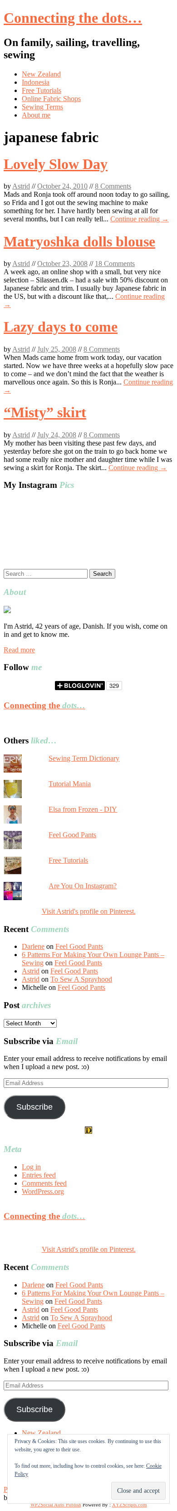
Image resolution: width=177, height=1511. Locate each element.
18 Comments (115, 263)
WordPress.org (43, 1191)
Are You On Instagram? (83, 886)
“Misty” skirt (45, 412)
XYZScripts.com (129, 1504)
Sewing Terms (42, 107)
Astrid (21, 186)
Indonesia (35, 82)
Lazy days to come (61, 326)
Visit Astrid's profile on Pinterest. (89, 911)
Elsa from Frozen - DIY (83, 809)
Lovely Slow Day (56, 164)
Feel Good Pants (72, 835)
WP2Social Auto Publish (55, 1504)
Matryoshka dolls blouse (79, 241)
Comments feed (44, 1183)
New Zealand (41, 74)
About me (36, 115)
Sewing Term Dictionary (84, 758)
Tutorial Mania (70, 784)
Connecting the (44, 705)
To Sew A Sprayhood (81, 979)
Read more (19, 650)
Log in (31, 1167)
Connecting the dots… (73, 18)
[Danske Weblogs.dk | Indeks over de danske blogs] (88, 1131)
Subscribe (34, 1106)
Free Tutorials (41, 90)
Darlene (33, 946)
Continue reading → (139, 219)
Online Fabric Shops (51, 98)
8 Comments (113, 186)
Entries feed (39, 1175)
